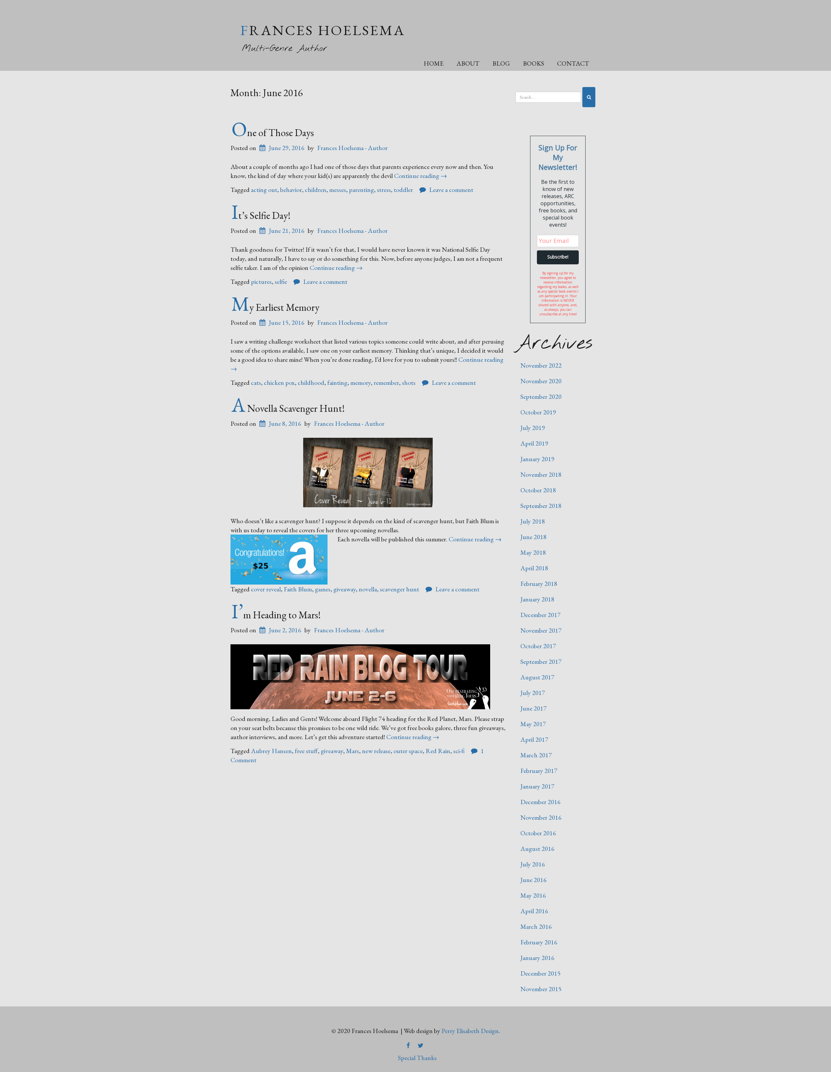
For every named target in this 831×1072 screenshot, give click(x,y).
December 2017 (540, 615)
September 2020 (541, 396)
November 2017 (541, 630)
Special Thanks (417, 1057)
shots (409, 382)
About (467, 63)
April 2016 (534, 911)
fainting (337, 382)
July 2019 (532, 427)
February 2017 (538, 770)
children (315, 189)
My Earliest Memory (275, 307)
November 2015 (541, 989)
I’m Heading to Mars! (276, 614)
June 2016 (533, 880)
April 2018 (534, 568)
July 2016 (532, 864)
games (322, 589)
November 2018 (541, 474)
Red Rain (438, 751)
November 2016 (541, 817)
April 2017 (534, 739)
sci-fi (459, 751)
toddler (403, 189)
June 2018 (533, 537)
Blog (501, 63)
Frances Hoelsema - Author (352, 148)
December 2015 (540, 973)
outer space (408, 751)
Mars (352, 751)
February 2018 (538, 583)
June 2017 (533, 708)
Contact (573, 63)
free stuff (306, 751)
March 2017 (536, 755)
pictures (261, 281)
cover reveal (266, 589)
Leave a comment (451, 189)
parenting (361, 189)
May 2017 (533, 724)
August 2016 (537, 848)
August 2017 (537, 677)
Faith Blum (298, 589)
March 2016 (536, 926)
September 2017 (541, 661)
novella (368, 589)
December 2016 (540, 802)
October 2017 (538, 646)
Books (533, 63)
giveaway (344, 589)
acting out (264, 189)
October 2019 (538, 412)
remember (386, 382)
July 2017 (532, 692)
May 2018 (533, 552)
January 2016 (537, 957)
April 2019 (534, 443)
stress (384, 189)
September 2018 (541, 505)
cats (256, 382)
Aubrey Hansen (271, 751)
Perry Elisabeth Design (470, 1031)
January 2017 (537, 786)
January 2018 (537, 599)
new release (376, 751)
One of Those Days (272, 132)
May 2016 (533, 895)
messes (337, 189)
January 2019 (537, 459)
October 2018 (538, 490)
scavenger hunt (399, 589)
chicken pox (279, 382)
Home (433, 63)
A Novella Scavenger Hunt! (288, 408)
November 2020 (541, 381)
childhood (311, 382)
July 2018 (532, 521)
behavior (291, 189)
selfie (281, 281)
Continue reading (420, 175)
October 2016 (538, 833)
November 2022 (541, 365)
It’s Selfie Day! (261, 215)
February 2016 (538, 942)
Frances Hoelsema (322, 30)
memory (360, 382)
